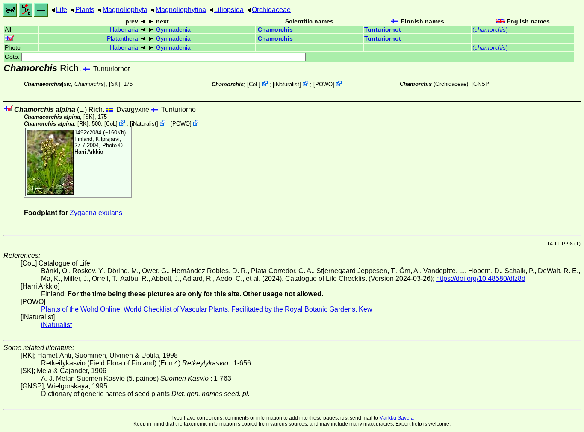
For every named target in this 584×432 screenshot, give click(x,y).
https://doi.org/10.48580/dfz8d (480, 278)
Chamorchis (275, 29)
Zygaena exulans (96, 212)
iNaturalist (286, 84)
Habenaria (124, 29)
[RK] (82, 123)
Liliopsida (229, 9)
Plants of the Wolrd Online (80, 309)
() (490, 29)
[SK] (114, 84)
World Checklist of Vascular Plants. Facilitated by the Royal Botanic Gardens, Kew (248, 309)
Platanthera (122, 38)
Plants (84, 9)
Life (61, 9)
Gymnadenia (173, 29)
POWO (324, 84)
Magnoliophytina (181, 9)
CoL (254, 84)
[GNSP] (481, 84)
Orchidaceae (271, 9)
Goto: (13, 57)
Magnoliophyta (125, 9)
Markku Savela (396, 418)
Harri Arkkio (88, 152)
